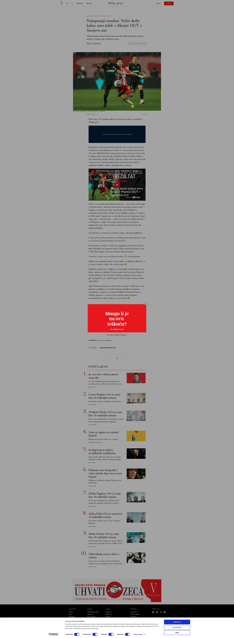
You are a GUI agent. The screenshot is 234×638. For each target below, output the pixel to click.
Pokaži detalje (138, 634)
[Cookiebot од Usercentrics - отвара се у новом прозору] (54, 634)
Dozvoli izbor (177, 627)
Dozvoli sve (177, 622)
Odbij (177, 632)
